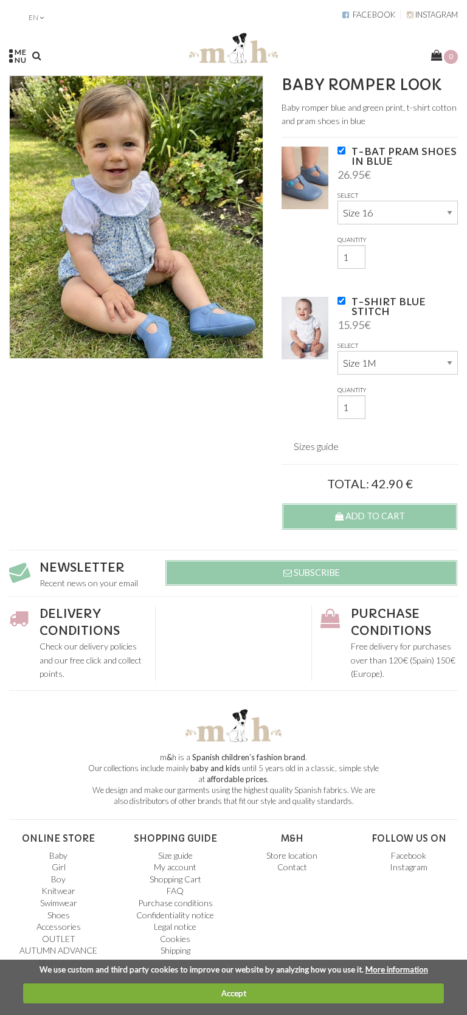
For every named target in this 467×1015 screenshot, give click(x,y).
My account (175, 867)
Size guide (175, 855)
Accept (233, 993)
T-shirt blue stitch (388, 306)
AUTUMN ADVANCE (58, 950)
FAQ (175, 890)
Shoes (58, 915)
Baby (58, 855)
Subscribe (316, 572)
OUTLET (58, 939)
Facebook (372, 14)
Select (347, 195)
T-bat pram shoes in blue (404, 156)
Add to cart (374, 516)
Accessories (58, 926)
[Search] (36, 55)
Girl (59, 867)
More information (396, 969)
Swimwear (58, 903)
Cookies (175, 939)
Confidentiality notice (175, 915)
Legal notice (175, 926)
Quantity (351, 239)
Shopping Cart (175, 879)
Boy (58, 879)
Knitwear (58, 890)
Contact (292, 867)
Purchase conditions (175, 903)
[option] (136, 217)
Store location (291, 855)
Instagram (435, 14)
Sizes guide (316, 446)
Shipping (175, 950)
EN (33, 17)
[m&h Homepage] (233, 46)
